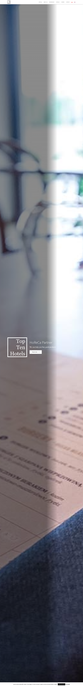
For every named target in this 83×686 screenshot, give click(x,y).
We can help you (36, 347)
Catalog (57, 2)
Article (40, 2)
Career (62, 2)
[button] (36, 352)
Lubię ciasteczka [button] (61, 684)
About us (45, 2)
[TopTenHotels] (8, 2)
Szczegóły (67, 684)
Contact (68, 2)
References (51, 2)
